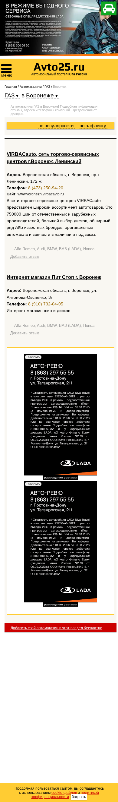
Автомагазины (31, 86)
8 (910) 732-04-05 (45, 304)
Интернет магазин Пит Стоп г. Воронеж (54, 277)
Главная (11, 86)
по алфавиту (93, 125)
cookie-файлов (64, 793)
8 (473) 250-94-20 (45, 187)
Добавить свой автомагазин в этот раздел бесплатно (56, 628)
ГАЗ (47, 86)
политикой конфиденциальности (65, 795)
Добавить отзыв (24, 256)
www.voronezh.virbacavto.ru (41, 194)
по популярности (56, 125)
